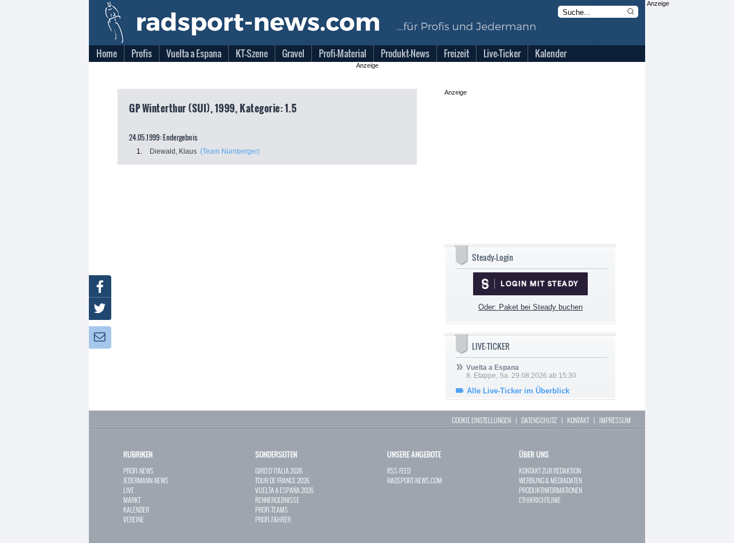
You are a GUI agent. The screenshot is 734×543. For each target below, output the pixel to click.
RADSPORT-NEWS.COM (414, 480)
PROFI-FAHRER (273, 519)
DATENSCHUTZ (539, 420)
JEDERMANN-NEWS (146, 480)
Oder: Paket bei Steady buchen (530, 307)
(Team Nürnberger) (230, 151)
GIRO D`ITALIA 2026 (279, 470)
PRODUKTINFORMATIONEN (550, 490)
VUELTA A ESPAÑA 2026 (284, 490)
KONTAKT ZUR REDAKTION (550, 470)
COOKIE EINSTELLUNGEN (481, 420)
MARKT (131, 500)
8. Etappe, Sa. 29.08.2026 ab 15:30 (521, 372)
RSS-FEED (399, 470)
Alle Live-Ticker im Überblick (518, 390)
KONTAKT (578, 420)
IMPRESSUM (615, 420)
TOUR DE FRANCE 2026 (282, 480)
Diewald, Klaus (173, 151)
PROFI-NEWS (138, 470)
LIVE (128, 490)
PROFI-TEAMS (271, 509)
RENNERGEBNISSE (277, 500)
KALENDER (136, 509)
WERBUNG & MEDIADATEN (550, 480)
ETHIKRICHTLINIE (540, 500)
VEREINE (133, 519)
